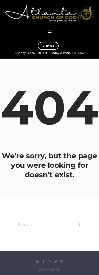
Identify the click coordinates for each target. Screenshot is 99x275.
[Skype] (61, 261)
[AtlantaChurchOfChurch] (49, 13)
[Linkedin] (37, 261)
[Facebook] (43, 261)
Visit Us (48, 46)
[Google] (49, 261)
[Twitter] (55, 261)
